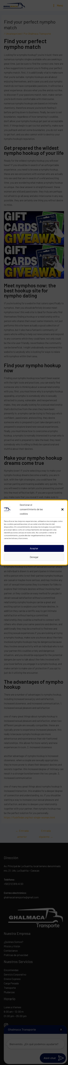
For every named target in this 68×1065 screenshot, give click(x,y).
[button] (62, 509)
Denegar (34, 557)
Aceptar (34, 548)
